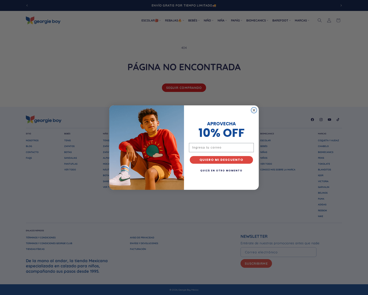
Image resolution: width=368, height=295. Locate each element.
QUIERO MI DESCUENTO (221, 160)
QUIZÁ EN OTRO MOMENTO (221, 170)
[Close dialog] (254, 110)
